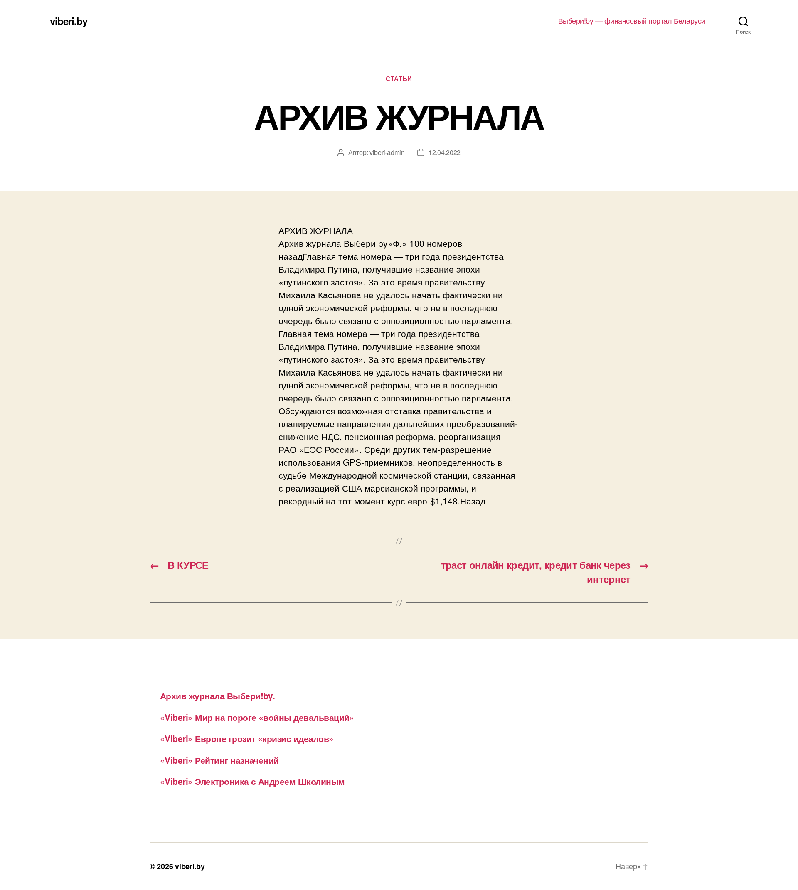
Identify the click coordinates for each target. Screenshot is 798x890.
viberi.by (68, 21)
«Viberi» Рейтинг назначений (219, 760)
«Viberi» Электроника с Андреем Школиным (252, 781)
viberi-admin (387, 152)
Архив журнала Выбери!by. (217, 695)
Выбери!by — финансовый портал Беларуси (631, 20)
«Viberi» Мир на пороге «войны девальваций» (257, 717)
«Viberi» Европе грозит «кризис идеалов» (247, 738)
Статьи (399, 79)
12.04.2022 (445, 152)
